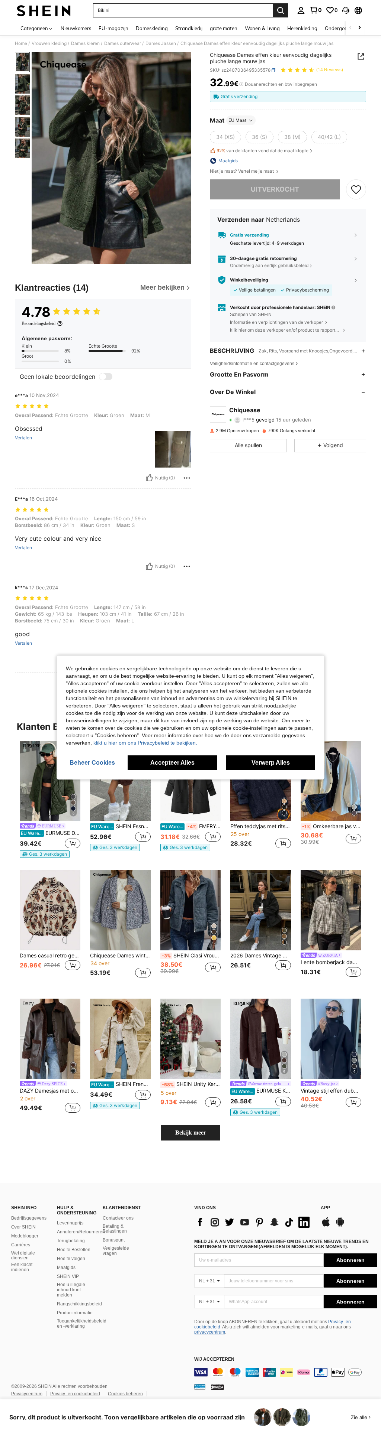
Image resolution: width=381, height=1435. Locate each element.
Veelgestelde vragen (116, 1251)
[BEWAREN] (356, 189)
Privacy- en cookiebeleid (75, 1393)
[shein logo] (44, 10)
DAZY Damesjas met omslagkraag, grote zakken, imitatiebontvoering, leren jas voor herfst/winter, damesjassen (50, 1091)
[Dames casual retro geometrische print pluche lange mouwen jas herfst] (50, 910)
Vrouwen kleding (49, 43)
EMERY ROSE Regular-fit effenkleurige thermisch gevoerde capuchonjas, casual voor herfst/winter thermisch (191, 826)
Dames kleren (85, 43)
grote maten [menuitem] (223, 28)
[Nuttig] (149, 478)
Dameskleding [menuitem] (152, 28)
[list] (253, 1222)
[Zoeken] (280, 10)
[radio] (225, 137)
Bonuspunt (114, 1240)
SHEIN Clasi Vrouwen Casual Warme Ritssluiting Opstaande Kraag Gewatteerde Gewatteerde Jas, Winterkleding (191, 956)
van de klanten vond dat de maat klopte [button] (262, 150)
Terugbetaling (71, 1240)
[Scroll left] (350, 28)
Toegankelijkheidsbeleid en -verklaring (81, 1323)
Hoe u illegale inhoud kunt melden (71, 1290)
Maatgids (66, 1267)
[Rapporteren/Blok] (186, 478)
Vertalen (23, 437)
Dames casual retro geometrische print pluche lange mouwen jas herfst (50, 956)
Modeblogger (24, 1236)
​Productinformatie (75, 1312)
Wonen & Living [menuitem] (262, 28)
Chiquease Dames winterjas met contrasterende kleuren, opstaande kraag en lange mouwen (120, 956)
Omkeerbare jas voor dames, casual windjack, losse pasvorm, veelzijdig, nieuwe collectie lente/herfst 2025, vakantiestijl (331, 826)
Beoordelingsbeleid (38, 323)
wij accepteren (214, 1359)
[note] (45, 854)
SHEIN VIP (68, 1276)
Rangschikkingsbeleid (79, 1304)
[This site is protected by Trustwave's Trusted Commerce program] (199, 1386)
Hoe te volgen (71, 1258)
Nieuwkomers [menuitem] (76, 28)
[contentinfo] (285, 1372)
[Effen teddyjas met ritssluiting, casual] (260, 781)
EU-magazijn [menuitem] (113, 28)
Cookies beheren (125, 1393)
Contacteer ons (118, 1218)
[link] (315, 10)
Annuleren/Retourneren (81, 1231)
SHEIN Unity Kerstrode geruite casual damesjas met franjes (191, 1084)
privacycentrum (209, 1332)
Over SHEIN (23, 1227)
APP (325, 1207)
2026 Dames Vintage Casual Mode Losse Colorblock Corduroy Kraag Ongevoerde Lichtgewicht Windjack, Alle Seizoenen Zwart (260, 956)
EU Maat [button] (237, 120)
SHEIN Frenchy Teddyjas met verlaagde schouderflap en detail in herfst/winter (121, 1084)
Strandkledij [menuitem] (188, 28)
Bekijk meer (190, 1132)
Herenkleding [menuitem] (302, 28)
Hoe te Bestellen (73, 1249)
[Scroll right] (359, 28)
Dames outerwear (122, 43)
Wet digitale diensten (23, 1255)
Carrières (20, 1244)
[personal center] (301, 10)
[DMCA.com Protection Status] (217, 1386)
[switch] (105, 376)
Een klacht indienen (21, 1267)
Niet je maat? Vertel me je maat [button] (242, 171)
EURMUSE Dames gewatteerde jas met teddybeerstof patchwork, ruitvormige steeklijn (50, 833)
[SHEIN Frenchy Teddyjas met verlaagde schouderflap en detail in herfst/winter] (120, 1039)
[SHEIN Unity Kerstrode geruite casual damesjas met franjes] (190, 1039)
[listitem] (50, 799)
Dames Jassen (160, 43)
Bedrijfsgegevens (29, 1218)
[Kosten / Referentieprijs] (241, 84)
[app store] (326, 1225)
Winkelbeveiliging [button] (249, 280)
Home (21, 43)
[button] (345, 10)
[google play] (340, 1225)
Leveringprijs (70, 1223)
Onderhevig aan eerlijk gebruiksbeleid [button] (269, 265)
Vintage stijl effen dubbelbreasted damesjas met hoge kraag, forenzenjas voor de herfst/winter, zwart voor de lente (331, 1091)
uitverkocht (275, 189)
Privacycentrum (26, 1393)
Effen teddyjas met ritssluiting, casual (260, 826)
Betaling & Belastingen (115, 1229)
